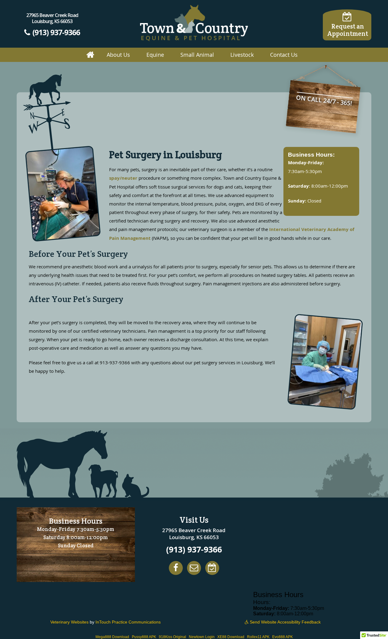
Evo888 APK (282, 637)
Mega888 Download (112, 637)
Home (90, 55)
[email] (194, 568)
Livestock (242, 54)
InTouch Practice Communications (128, 622)
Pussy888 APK (144, 637)
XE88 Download (230, 637)
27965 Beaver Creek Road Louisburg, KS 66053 (52, 18)
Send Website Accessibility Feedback (285, 622)
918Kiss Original (172, 637)
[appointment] (212, 568)
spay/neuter (123, 178)
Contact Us (284, 54)
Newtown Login (202, 637)
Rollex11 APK (258, 637)
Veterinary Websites (69, 622)
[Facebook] (176, 568)
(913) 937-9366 (55, 32)
